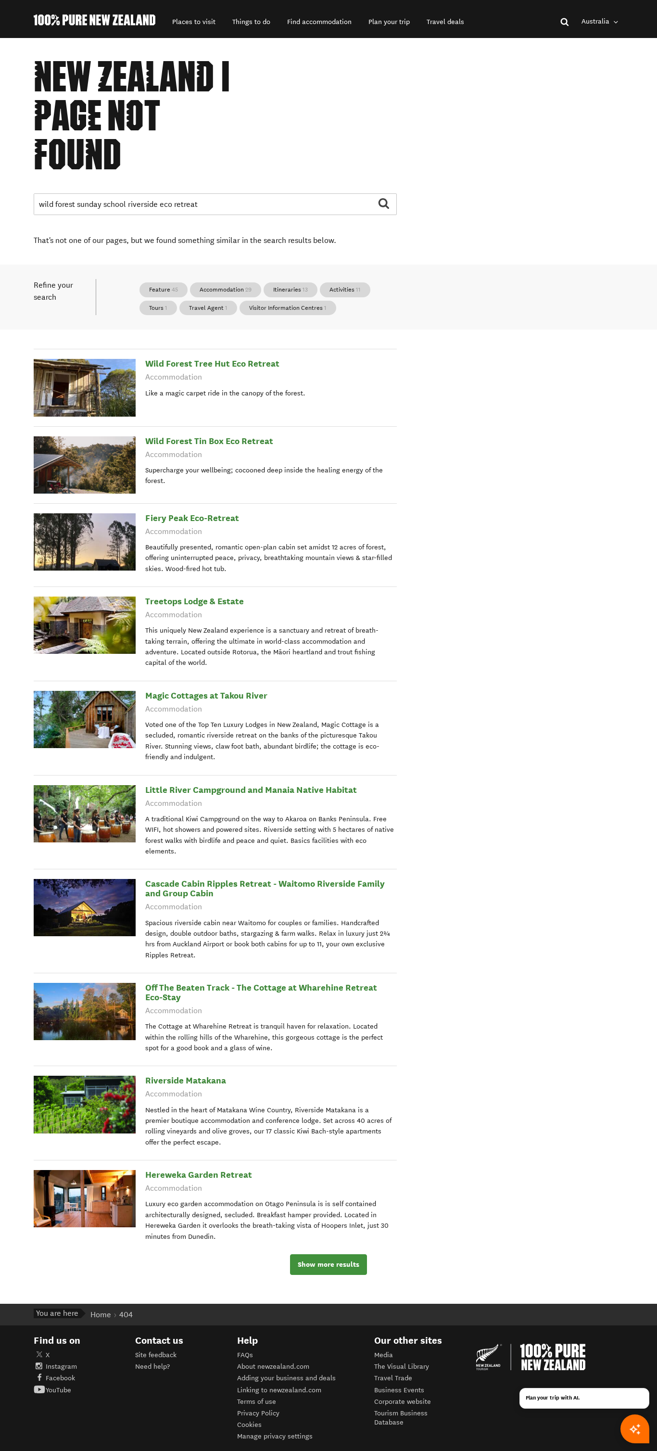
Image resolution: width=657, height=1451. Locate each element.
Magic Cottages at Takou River (206, 695)
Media (383, 1355)
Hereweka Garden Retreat (198, 1174)
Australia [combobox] (596, 21)
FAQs (245, 1355)
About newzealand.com (273, 1366)
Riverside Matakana (185, 1080)
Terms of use (256, 1402)
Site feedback (156, 1355)
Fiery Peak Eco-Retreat (192, 517)
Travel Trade (393, 1378)
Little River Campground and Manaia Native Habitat (251, 789)
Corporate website (402, 1402)
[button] (193, 21)
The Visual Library (401, 1366)
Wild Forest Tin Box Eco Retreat (209, 440)
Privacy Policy (258, 1413)
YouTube (58, 1390)
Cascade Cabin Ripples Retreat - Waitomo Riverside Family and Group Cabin (265, 888)
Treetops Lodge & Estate (194, 601)
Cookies (249, 1425)
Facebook (60, 1378)
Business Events (399, 1390)
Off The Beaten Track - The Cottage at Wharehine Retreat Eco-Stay (261, 992)
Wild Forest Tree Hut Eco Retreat (212, 363)
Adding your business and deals (286, 1378)
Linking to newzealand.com (279, 1390)
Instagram (61, 1366)
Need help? (152, 1366)
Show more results (328, 1264)
